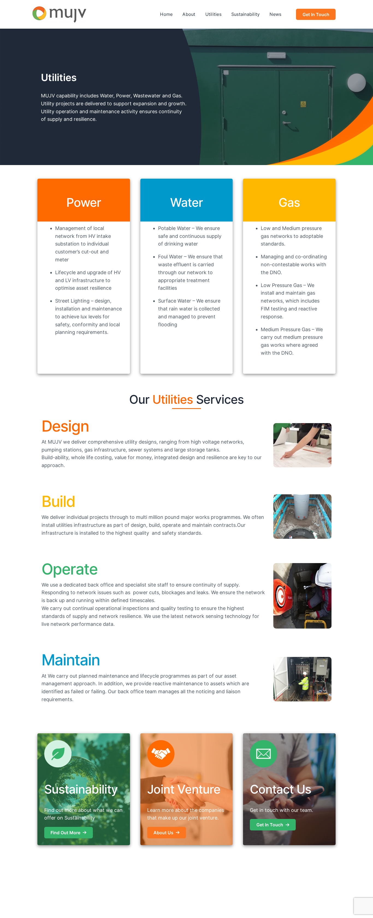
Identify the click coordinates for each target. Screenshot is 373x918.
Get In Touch (316, 14)
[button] (68, 832)
